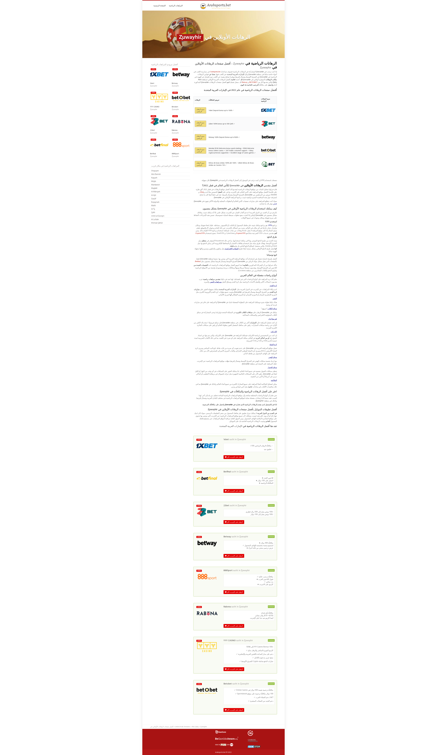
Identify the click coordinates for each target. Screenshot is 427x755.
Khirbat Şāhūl (157, 223)
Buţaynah (155, 202)
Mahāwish (155, 184)
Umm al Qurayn (157, 216)
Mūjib (153, 181)
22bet (202, 192)
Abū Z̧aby (195, 727)
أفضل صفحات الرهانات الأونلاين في (161, 727)
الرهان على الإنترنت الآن (235, 457)
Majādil (154, 188)
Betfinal (198, 261)
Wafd (153, 205)
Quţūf (153, 198)
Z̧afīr (153, 212)
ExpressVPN (241, 233)
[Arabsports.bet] (216, 6)
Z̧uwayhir (241, 439)
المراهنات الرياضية (176, 5)
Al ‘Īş (153, 209)
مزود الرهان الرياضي (200, 110)
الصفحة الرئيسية (159, 5)
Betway (244, 82)
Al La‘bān (155, 219)
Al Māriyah (155, 191)
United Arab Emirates (182, 727)
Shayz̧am (155, 170)
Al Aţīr (153, 195)
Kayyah (154, 177)
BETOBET (253, 82)
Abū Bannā (155, 174)
